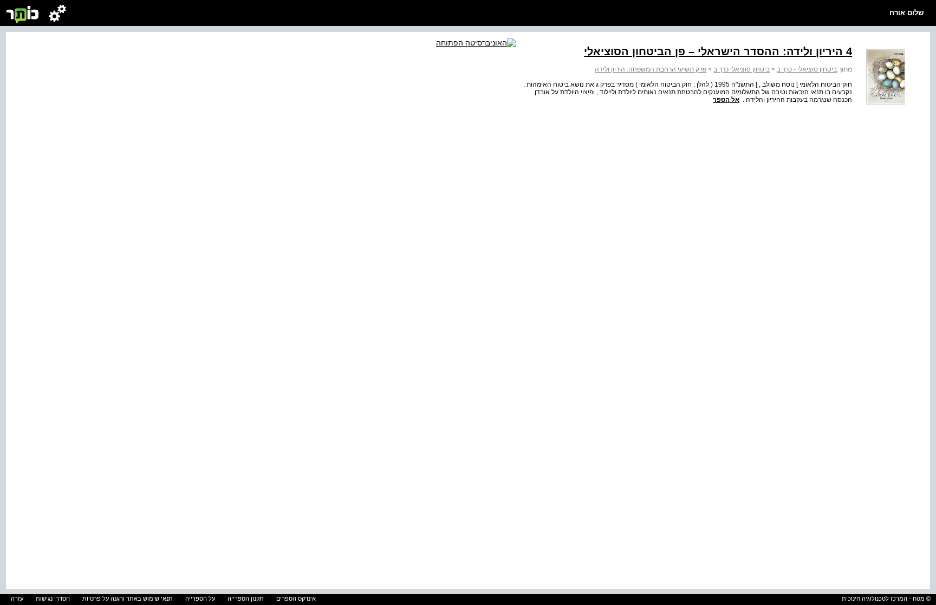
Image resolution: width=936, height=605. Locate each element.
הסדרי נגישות (53, 598)
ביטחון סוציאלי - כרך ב (807, 69)
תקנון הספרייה (245, 598)
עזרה (17, 598)
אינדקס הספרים (296, 598)
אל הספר (726, 99)
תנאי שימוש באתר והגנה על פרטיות (127, 598)
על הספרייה (200, 598)
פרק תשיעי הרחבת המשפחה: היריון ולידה (650, 69)
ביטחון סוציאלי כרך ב (741, 69)
